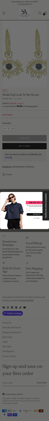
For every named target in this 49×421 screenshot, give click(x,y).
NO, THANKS (37, 218)
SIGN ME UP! (37, 214)
